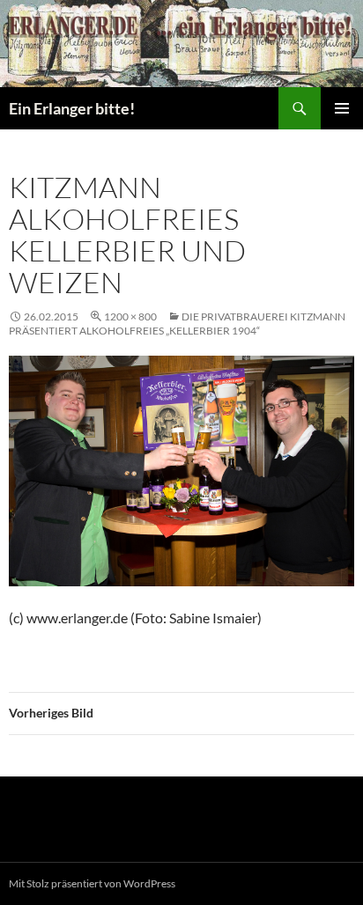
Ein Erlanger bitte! (72, 108)
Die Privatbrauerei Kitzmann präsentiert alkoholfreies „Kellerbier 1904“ (177, 323)
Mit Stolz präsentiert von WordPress (92, 883)
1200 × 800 (130, 316)
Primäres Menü (342, 108)
